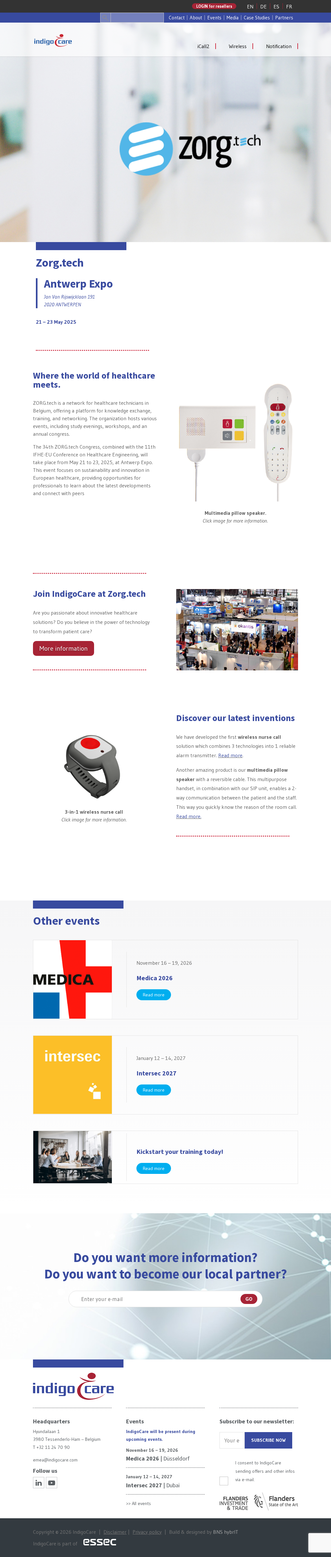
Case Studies (257, 17)
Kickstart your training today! (179, 1151)
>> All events (138, 1503)
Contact (177, 17)
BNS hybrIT (225, 1532)
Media (233, 17)
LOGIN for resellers (214, 6)
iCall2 (203, 46)
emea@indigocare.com (55, 1460)
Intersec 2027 (156, 1073)
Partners (284, 17)
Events (214, 17)
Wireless (238, 46)
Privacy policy (147, 1532)
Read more (230, 755)
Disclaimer (114, 1532)
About (196, 17)
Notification (279, 46)
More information (63, 648)
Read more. (188, 816)
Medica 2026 (154, 978)
